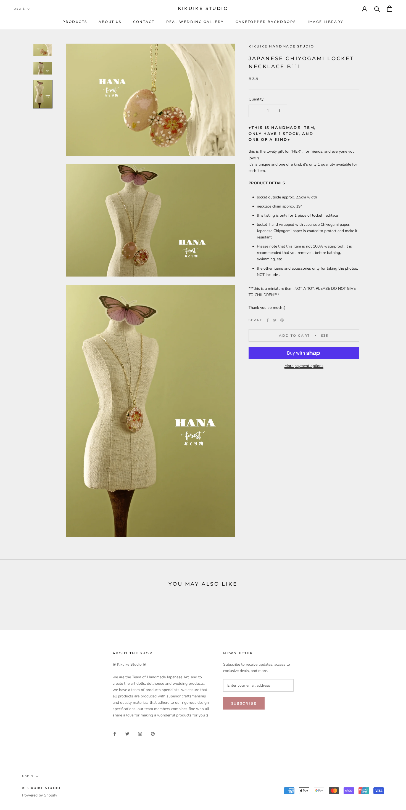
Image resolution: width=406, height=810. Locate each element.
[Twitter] (274, 320)
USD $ (19, 8)
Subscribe (244, 703)
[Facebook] (267, 320)
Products (74, 22)
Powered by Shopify (39, 795)
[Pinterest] (282, 320)
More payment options (303, 365)
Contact (144, 22)
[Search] (377, 9)
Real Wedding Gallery (195, 22)
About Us (110, 22)
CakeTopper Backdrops (266, 22)
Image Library (326, 22)
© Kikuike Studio (41, 788)
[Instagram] (140, 734)
